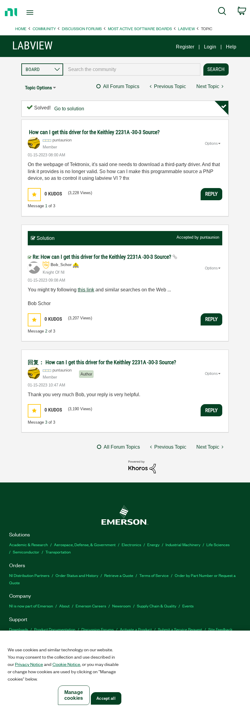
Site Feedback (220, 629)
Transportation (58, 552)
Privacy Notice (29, 664)
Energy (153, 544)
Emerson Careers (91, 606)
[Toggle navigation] (37, 12)
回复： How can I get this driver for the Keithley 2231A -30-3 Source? (102, 362)
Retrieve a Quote (118, 575)
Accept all (105, 698)
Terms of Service (154, 575)
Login (210, 46)
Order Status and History (76, 575)
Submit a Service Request (180, 629)
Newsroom (121, 606)
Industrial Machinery (183, 544)
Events (188, 606)
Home (21, 28)
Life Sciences (218, 544)
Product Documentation (54, 629)
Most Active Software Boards (140, 28)
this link (86, 289)
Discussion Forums (82, 28)
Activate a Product (136, 629)
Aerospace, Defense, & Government (85, 544)
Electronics (131, 544)
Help (231, 46)
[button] (34, 194)
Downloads (18, 629)
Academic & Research (28, 544)
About (64, 606)
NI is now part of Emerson (31, 606)
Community (44, 28)
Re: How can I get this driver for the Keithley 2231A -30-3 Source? (103, 257)
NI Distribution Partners (29, 575)
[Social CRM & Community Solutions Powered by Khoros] (142, 466)
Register (185, 46)
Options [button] (211, 143)
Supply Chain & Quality (156, 606)
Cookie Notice (66, 664)
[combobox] (131, 69)
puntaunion (209, 237)
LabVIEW (186, 28)
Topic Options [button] (38, 88)
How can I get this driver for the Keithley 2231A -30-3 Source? (94, 132)
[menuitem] (222, 12)
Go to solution (69, 108)
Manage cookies (73, 695)
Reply (211, 194)
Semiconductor (26, 552)
